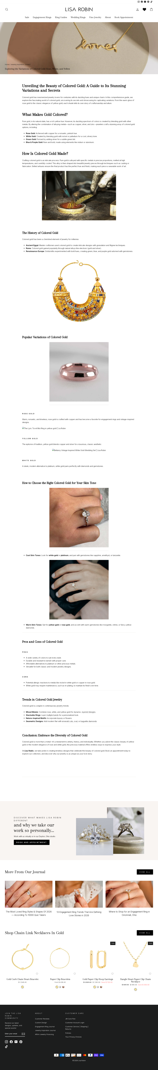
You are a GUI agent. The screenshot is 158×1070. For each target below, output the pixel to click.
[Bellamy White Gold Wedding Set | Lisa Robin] (79, 450)
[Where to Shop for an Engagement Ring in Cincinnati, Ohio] (129, 894)
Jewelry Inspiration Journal (20, 64)
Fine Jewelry (95, 17)
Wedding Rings (78, 17)
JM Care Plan (70, 1019)
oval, (76, 721)
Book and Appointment (31, 842)
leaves (60, 718)
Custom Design (41, 1023)
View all (144, 872)
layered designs (88, 712)
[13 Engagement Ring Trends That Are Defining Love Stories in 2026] (79, 894)
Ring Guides (61, 17)
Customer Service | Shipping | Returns (76, 1028)
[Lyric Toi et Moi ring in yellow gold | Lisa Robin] (79, 428)
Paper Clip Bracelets (60, 979)
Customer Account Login (74, 1023)
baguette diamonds (89, 721)
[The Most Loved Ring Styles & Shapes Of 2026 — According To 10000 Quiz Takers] (28, 894)
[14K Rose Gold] (63, 987)
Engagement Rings (42, 17)
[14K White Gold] (60, 987)
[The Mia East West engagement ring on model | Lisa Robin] (79, 619)
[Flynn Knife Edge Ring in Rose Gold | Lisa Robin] (79, 373)
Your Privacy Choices (73, 1037)
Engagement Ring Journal (45, 1027)
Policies (68, 1033)
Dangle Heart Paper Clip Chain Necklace (135, 980)
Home (7, 64)
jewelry (60, 706)
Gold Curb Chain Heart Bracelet (22, 979)
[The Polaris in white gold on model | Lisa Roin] (79, 519)
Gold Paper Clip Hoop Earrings (98, 979)
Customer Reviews (42, 1019)
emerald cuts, (67, 721)
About (108, 17)
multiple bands (52, 715)
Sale (27, 17)
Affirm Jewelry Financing (44, 1034)
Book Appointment (124, 17)
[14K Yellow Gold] (22, 987)
